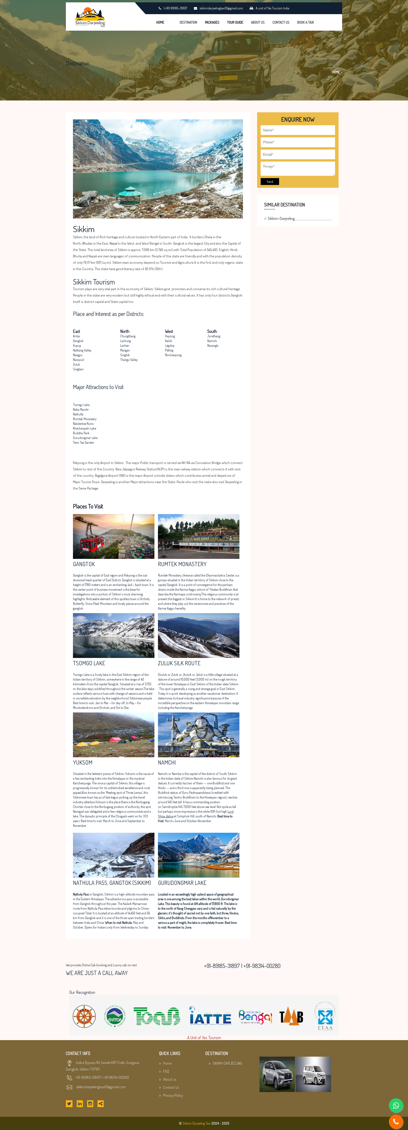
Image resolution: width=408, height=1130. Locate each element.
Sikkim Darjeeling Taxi (197, 1123)
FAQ (166, 1071)
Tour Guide (235, 22)
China (208, 237)
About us (169, 1079)
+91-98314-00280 (261, 965)
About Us (258, 22)
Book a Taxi (305, 22)
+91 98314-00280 (116, 1077)
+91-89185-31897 (222, 965)
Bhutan (87, 243)
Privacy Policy (173, 1095)
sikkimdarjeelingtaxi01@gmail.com (101, 1086)
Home (160, 22)
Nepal (113, 243)
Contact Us (280, 22)
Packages (212, 22)
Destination (188, 22)
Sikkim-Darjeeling (281, 218)
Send (270, 182)
